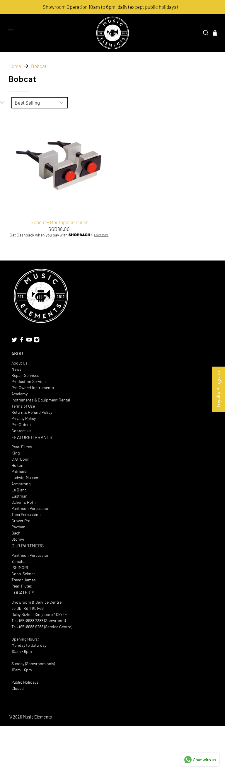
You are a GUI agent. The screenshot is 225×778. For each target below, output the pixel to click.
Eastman (19, 495)
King (15, 452)
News (16, 369)
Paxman (18, 526)
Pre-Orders (21, 424)
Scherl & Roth (23, 502)
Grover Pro (20, 520)
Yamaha (18, 561)
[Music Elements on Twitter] (14, 340)
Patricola (19, 471)
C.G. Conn (20, 459)
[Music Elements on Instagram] (37, 340)
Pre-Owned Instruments (32, 387)
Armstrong (20, 483)
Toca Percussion (26, 514)
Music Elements (37, 716)
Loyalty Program (218, 389)
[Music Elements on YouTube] (29, 340)
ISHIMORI (19, 567)
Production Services (29, 381)
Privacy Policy (23, 418)
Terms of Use (23, 406)
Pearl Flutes (21, 446)
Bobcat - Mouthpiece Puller (59, 222)
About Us (19, 362)
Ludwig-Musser (24, 477)
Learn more (101, 235)
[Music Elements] (112, 32)
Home (14, 66)
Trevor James (23, 579)
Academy (19, 393)
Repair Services (25, 375)
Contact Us (21, 430)
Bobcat (39, 66)
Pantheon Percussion (30, 508)
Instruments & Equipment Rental (40, 399)
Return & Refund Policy (31, 412)
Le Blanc (19, 489)
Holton (17, 465)
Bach (16, 532)
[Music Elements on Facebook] (22, 340)
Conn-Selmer (23, 573)
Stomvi (17, 539)
